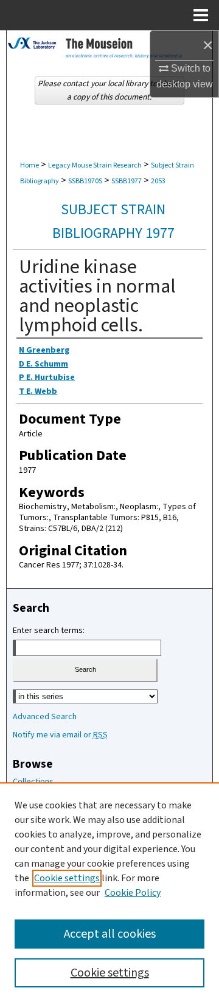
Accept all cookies (110, 934)
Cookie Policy (133, 892)
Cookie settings (67, 878)
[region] (109, 892)
